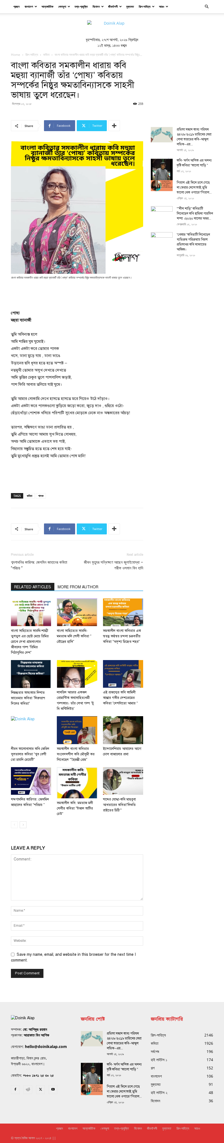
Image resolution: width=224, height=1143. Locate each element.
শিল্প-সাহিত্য (145, 6)
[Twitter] (40, 1089)
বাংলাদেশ (29, 6)
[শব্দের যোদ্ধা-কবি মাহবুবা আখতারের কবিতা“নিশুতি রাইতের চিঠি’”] (123, 781)
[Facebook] (15, 1089)
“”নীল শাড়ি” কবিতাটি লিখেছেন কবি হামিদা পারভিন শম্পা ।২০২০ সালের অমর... (195, 213)
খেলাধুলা (62, 6)
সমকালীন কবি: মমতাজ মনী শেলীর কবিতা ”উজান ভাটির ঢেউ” (75, 808)
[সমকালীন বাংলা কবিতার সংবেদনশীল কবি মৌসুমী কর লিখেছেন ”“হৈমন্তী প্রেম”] (77, 730)
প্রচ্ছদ (16, 6)
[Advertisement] (77, 295)
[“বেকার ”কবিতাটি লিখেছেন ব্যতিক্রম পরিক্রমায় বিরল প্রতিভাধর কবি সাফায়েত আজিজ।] (162, 239)
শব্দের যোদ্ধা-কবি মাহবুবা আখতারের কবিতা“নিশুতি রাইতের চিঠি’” (119, 805)
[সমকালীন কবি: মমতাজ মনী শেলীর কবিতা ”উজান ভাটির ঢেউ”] (77, 782)
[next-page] (23, 824)
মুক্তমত (130, 6)
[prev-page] (14, 824)
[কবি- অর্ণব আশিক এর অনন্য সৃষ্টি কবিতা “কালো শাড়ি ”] (162, 172)
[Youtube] (53, 1089)
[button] (206, 6)
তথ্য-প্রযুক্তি (81, 6)
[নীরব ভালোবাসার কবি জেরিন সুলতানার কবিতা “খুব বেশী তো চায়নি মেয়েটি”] (31, 730)
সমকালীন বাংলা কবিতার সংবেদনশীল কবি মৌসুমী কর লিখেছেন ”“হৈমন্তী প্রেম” (76, 754)
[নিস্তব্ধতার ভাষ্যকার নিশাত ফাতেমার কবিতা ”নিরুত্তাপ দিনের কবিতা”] (31, 674)
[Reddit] (27, 1089)
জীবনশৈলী (113, 6)
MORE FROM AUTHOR (78, 587)
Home (15, 54)
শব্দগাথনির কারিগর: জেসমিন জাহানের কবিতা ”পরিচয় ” (39, 565)
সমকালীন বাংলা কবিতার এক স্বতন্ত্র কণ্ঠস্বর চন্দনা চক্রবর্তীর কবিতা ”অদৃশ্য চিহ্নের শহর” (122, 636)
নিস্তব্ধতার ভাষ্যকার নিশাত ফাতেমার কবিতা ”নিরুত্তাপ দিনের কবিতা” (28, 698)
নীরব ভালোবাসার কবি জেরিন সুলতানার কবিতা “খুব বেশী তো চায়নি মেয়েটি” (30, 754)
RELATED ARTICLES (32, 587)
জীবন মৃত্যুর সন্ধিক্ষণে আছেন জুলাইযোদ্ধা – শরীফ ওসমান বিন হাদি (113, 565)
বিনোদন (96, 6)
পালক (40, 496)
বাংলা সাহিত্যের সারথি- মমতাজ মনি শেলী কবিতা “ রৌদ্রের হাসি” (74, 636)
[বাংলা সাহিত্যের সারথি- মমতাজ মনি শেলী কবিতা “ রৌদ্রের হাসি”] (77, 612)
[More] (114, 125)
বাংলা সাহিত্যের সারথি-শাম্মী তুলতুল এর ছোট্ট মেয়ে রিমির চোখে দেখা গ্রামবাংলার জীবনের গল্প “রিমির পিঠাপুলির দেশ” (30, 642)
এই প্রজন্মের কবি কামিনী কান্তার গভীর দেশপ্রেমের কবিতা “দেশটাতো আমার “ (120, 698)
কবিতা (46, 54)
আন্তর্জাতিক (47, 6)
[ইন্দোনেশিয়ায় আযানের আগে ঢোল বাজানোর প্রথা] (123, 730)
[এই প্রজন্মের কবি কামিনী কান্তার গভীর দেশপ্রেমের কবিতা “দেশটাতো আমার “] (123, 674)
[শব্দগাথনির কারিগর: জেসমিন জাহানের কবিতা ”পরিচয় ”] (31, 781)
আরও (161, 6)
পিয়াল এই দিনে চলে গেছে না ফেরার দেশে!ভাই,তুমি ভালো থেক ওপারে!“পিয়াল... (194, 187)
